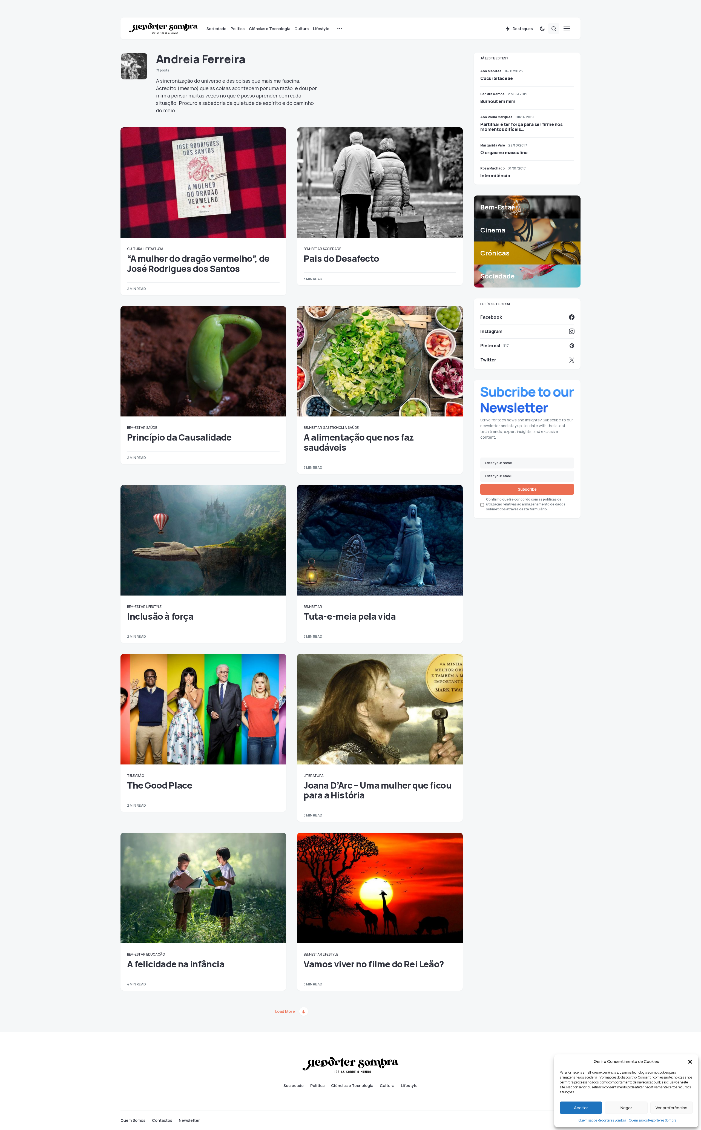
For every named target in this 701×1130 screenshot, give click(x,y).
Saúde (151, 427)
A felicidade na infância (175, 964)
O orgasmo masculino (504, 152)
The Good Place (159, 785)
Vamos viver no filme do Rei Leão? (374, 964)
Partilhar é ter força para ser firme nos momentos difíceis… (521, 126)
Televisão (135, 775)
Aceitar (581, 1108)
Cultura (134, 248)
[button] (690, 1061)
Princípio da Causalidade (179, 437)
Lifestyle (153, 606)
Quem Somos (132, 1120)
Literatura (153, 248)
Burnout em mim (497, 101)
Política (317, 1086)
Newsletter (189, 1120)
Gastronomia (335, 427)
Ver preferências (671, 1108)
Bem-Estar (313, 248)
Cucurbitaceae (496, 78)
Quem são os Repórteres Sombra (602, 1120)
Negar (626, 1108)
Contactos (162, 1120)
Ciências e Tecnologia (352, 1086)
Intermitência (495, 175)
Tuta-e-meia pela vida (350, 616)
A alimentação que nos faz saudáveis (359, 442)
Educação (155, 954)
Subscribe (527, 489)
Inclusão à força (160, 616)
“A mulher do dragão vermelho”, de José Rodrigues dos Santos (198, 263)
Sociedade (332, 248)
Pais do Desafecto (341, 258)
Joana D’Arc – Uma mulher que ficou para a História (377, 790)
